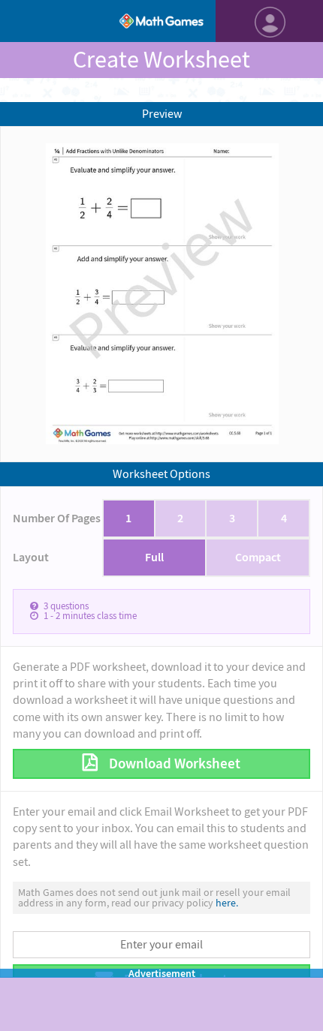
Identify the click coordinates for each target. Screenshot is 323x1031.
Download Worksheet (173, 763)
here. (227, 902)
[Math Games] (161, 21)
